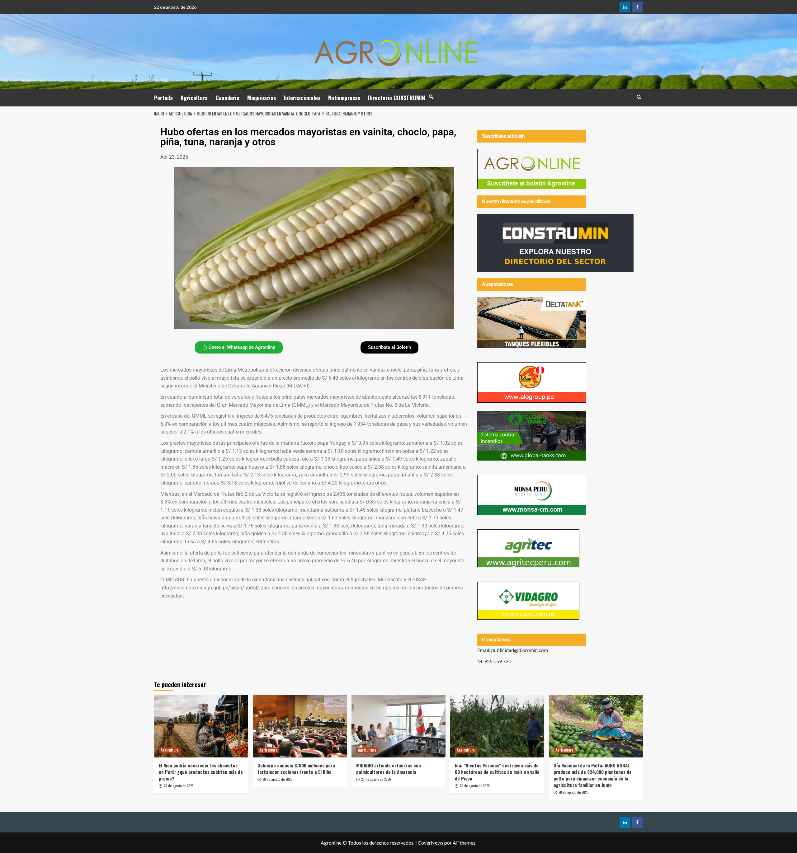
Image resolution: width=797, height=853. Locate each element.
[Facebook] (637, 7)
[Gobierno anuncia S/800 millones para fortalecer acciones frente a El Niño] (300, 726)
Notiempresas (344, 98)
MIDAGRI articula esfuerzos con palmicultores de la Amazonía (388, 768)
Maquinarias (261, 98)
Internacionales (302, 98)
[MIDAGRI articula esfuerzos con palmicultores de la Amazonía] (398, 726)
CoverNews (430, 843)
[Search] (639, 96)
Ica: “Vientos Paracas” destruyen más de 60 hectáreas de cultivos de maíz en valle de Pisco (497, 772)
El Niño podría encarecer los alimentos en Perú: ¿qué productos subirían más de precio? (201, 772)
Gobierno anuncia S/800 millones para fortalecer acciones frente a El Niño (296, 768)
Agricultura (194, 98)
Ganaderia (227, 98)
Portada (163, 98)
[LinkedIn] (625, 7)
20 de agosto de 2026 (179, 785)
